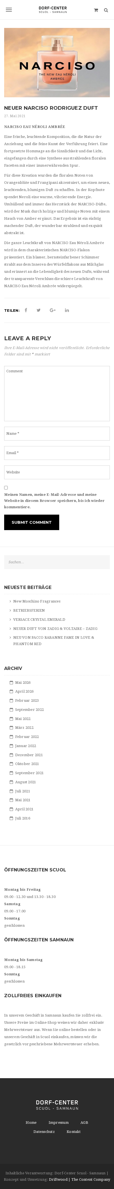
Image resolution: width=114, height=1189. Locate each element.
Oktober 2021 (27, 764)
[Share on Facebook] (26, 310)
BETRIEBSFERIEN (29, 610)
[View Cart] (96, 9)
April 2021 (24, 809)
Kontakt (74, 1131)
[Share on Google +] (53, 310)
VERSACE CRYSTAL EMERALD (39, 619)
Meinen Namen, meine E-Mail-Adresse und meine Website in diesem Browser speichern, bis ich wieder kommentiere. (54, 501)
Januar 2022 (25, 746)
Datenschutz (44, 1131)
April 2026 (24, 691)
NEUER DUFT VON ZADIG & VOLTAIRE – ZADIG (55, 629)
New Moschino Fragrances (36, 601)
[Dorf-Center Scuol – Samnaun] (57, 9)
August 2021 (25, 782)
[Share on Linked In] (67, 310)
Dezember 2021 (29, 755)
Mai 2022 (23, 719)
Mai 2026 (23, 682)
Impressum (59, 1122)
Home (31, 1122)
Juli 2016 (22, 818)
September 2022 (29, 710)
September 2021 (29, 773)
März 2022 (24, 728)
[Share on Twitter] (39, 310)
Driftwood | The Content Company (79, 1179)
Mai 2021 (23, 800)
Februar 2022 (27, 737)
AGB (84, 1122)
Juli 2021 (22, 791)
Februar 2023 (27, 700)
